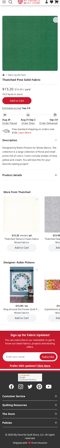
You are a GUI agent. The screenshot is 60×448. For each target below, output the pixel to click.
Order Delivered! (48, 123)
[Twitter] (30, 387)
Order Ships (28, 123)
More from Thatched (16, 192)
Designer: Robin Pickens (19, 262)
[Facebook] (11, 387)
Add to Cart (17, 100)
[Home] (3, 75)
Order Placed (9, 123)
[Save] (56, 20)
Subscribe (48, 357)
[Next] (59, 226)
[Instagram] (21, 387)
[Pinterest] (39, 387)
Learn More (24, 132)
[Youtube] (49, 387)
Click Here (43, 365)
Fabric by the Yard (16, 75)
